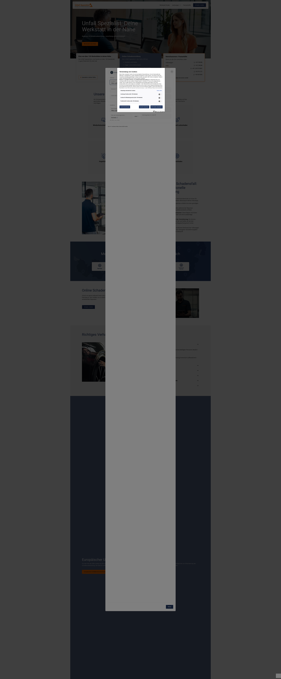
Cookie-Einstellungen (124, 106)
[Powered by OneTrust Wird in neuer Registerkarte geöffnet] (158, 111)
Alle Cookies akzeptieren (156, 106)
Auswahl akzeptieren (144, 106)
